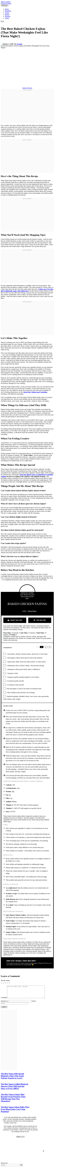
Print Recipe (16, 620)
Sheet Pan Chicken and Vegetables (35, 392)
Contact (43, 1144)
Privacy (28, 1144)
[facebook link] (43, 1151)
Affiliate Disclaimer (55, 1144)
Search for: (4, 1163)
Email (34, 1001)
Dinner (7, 14)
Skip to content (5, 2)
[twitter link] (39, 1151)
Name (3, 1001)
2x (45, 647)
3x (49, 647)
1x (41, 647)
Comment (4, 997)
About (7, 18)
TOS (21, 1144)
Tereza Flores (32, 611)
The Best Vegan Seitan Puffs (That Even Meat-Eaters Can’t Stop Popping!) (15, 1109)
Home (7, 9)
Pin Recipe (41, 620)
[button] (2, 22)
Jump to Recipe (27, 88)
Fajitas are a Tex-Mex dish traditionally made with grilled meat (27, 290)
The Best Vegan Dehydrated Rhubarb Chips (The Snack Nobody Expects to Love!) (12, 1076)
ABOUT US (20, 1136)
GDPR (35, 1144)
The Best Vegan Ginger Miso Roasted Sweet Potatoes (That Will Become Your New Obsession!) (13, 1097)
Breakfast (8, 11)
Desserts (7, 16)
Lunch (7, 13)
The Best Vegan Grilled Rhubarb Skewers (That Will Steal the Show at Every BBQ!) (14, 1086)
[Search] (21, 1165)
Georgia (19, 44)
